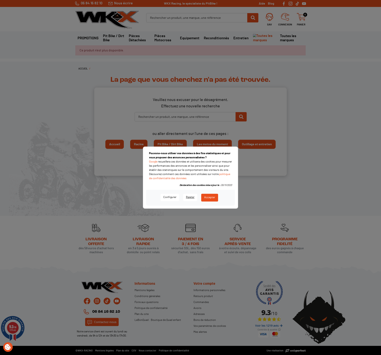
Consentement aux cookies (8, 347)
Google (153, 161)
